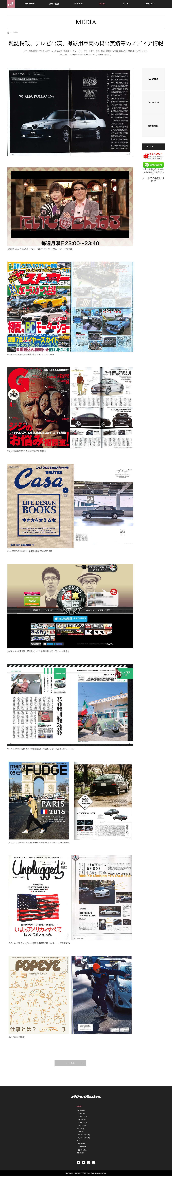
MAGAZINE (81, 1144)
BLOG (126, 4)
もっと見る (70, 1063)
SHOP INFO (30, 4)
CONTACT (150, 4)
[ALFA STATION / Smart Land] (11, 4)
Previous (11, 112)
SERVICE (78, 4)
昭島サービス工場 (84, 1135)
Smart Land (81, 1114)
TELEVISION (82, 1147)
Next (129, 112)
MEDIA (102, 4)
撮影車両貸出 (82, 1150)
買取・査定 (54, 4)
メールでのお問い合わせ (153, 179)
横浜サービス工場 (84, 1138)
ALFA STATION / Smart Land (85, 1173)
